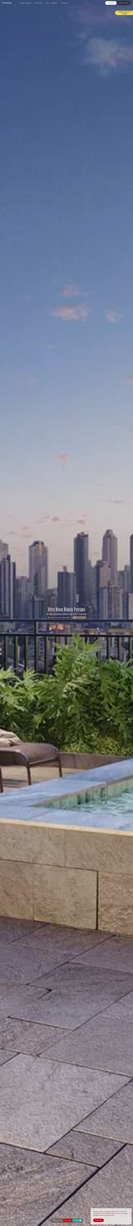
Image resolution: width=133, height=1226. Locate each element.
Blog (47, 3)
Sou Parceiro (64, 3)
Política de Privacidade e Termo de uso (108, 1213)
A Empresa (54, 3)
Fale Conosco (38, 3)
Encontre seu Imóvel (25, 3)
